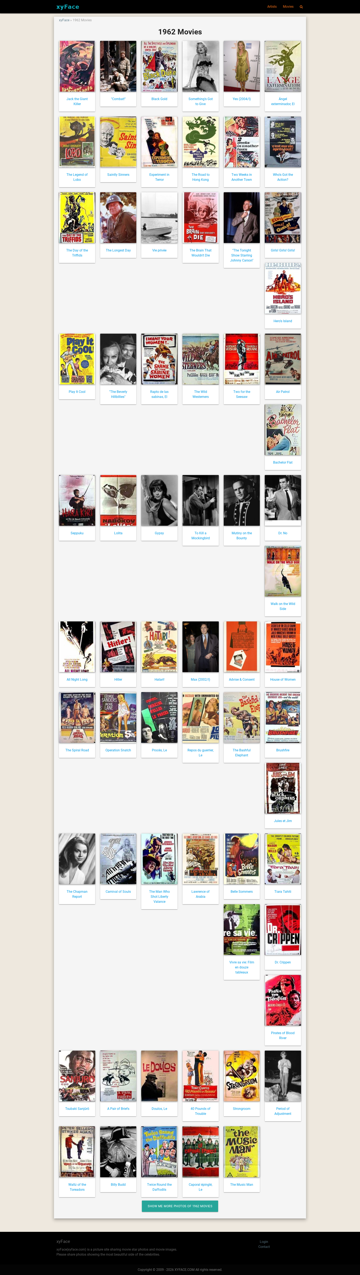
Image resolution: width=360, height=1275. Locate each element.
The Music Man (241, 1185)
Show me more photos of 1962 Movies (180, 1206)
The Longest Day (118, 250)
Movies (288, 7)
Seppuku (77, 533)
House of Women (283, 680)
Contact (264, 1247)
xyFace (64, 20)
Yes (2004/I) (242, 99)
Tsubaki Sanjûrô (77, 1109)
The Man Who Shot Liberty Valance (159, 897)
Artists (272, 7)
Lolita (118, 533)
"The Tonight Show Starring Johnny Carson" (241, 255)
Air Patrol (283, 392)
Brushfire (282, 750)
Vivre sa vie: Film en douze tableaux (241, 967)
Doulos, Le (159, 1109)
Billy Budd (118, 1185)
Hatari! (159, 680)
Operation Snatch (118, 750)
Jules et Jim (283, 821)
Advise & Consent (242, 680)
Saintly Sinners (118, 175)
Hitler (118, 680)
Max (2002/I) (200, 680)
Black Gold (159, 99)
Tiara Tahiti (282, 892)
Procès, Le (159, 750)
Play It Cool (77, 392)
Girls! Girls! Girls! (283, 250)
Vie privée (159, 250)
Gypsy (159, 533)
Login (264, 1242)
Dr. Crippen (283, 962)
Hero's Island (283, 321)
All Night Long (77, 680)
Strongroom (241, 1109)
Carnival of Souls (118, 892)
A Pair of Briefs (118, 1109)
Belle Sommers (242, 892)
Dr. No (282, 533)
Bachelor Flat (282, 462)
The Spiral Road (77, 750)
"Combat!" (118, 99)
